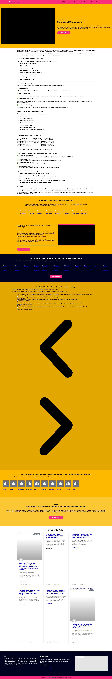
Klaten (35, 489)
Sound (58, 2)
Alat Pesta (91, 2)
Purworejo (67, 489)
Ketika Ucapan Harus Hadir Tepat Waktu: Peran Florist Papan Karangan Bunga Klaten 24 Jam (82, 535)
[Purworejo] (68, 483)
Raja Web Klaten (67, 677)
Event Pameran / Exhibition (46, 269)
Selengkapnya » (22, 581)
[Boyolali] (60, 483)
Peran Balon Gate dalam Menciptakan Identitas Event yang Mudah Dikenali (54, 535)
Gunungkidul (21, 489)
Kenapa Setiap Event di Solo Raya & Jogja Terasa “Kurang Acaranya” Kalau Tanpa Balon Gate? (29, 592)
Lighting (64, 2)
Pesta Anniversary (37, 269)
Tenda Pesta (84, 2)
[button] (56, 349)
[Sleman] (6, 483)
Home (58, 19)
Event (97, 2)
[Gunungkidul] (21, 483)
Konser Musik (97, 269)
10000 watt (66, 213)
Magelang (43, 489)
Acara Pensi (78, 269)
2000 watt (23, 213)
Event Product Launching (67, 269)
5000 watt (49, 213)
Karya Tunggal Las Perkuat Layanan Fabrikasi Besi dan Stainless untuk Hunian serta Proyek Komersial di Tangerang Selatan (28, 566)
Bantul (11, 489)
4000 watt (40, 213)
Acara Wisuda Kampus (57, 269)
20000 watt (84, 213)
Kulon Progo (29, 489)
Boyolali (59, 489)
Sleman (4, 489)
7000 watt (58, 213)
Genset (69, 2)
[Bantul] (13, 483)
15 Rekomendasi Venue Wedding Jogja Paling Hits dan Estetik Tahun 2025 (82, 626)
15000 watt (75, 213)
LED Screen (76, 2)
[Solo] (76, 483)
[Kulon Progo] (29, 483)
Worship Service (28, 269)
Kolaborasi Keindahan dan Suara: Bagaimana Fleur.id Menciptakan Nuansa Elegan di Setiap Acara (56, 591)
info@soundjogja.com (45, 664)
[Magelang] (44, 483)
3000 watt (31, 213)
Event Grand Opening (17, 269)
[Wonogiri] (52, 483)
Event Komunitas (105, 269)
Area (102, 2)
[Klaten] (37, 483)
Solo (74, 489)
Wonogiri (51, 489)
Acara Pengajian (88, 269)
